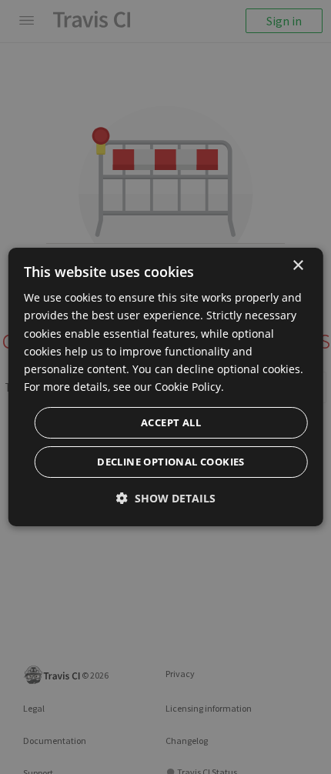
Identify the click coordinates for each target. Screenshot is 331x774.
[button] (166, 498)
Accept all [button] (171, 422)
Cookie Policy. (189, 386)
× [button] (297, 266)
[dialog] (165, 387)
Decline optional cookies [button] (171, 462)
